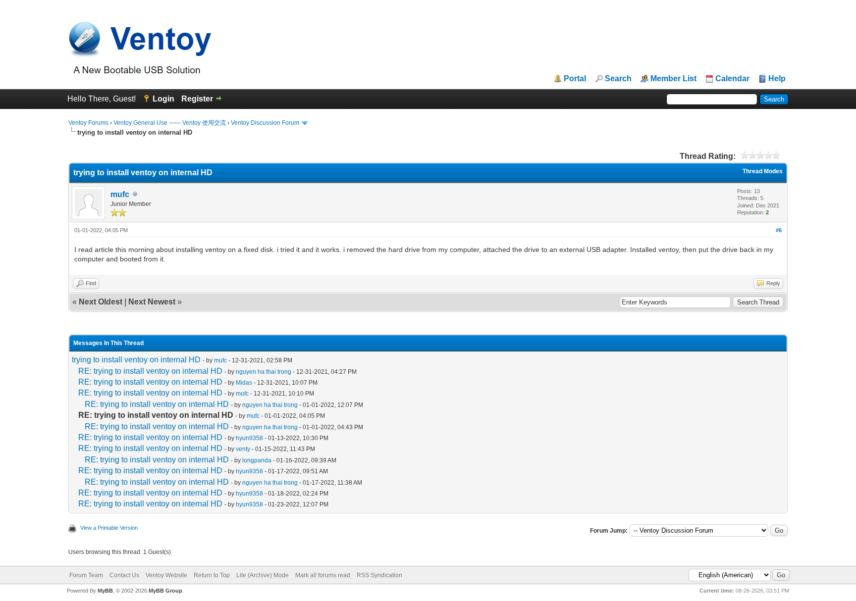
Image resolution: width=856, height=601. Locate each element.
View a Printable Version (109, 528)
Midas (244, 382)
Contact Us (124, 575)
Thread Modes (763, 171)
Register (197, 99)
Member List (673, 79)
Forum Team (86, 575)
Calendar (732, 79)
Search (618, 79)
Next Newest (151, 302)
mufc (119, 194)
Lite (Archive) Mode (262, 575)
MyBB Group (165, 591)
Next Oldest (100, 302)
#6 (779, 230)
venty (243, 449)
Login (163, 99)
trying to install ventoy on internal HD (136, 359)
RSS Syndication (379, 575)
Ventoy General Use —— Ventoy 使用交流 (169, 122)
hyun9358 (249, 438)
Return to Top (212, 575)
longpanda (256, 460)
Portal (575, 79)
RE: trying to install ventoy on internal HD (150, 371)
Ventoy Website (166, 575)
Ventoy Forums (88, 122)
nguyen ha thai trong (263, 371)
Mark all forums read (322, 575)
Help (777, 79)
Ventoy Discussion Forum (265, 122)
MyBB (105, 591)
